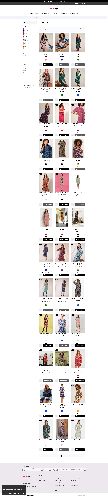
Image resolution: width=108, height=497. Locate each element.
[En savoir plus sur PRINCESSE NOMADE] (64, 469)
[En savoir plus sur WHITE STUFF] (32, 469)
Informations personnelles (75, 478)
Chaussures (46, 13)
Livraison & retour (58, 478)
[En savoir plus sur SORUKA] (75, 469)
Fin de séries (74, 13)
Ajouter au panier (47, 64)
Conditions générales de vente (60, 482)
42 (25, 68)
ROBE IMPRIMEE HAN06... (78, 404)
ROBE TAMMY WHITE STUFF (78, 123)
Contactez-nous (58, 490)
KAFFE (26, 82)
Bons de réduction (74, 485)
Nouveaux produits (42, 482)
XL (25, 60)
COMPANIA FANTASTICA (30, 80)
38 (25, 64)
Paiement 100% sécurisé (59, 485)
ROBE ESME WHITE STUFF (62, 158)
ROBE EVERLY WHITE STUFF (46, 158)
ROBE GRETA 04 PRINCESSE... (62, 192)
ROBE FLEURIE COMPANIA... (46, 439)
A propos (56, 483)
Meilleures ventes (42, 480)
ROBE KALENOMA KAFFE (78, 298)
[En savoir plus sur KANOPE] (54, 469)
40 (25, 66)
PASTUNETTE (27, 83)
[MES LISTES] (82, 3)
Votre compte (75, 476)
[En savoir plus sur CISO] (43, 469)
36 (25, 62)
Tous (25, 53)
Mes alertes (73, 487)
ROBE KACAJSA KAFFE (62, 228)
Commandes (73, 480)
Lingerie (54, 13)
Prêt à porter (34, 13)
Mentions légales (58, 480)
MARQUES (41, 483)
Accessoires (64, 13)
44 (25, 70)
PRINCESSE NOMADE (29, 85)
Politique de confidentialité (13, 493)
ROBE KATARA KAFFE (78, 158)
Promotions (41, 478)
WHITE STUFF (28, 87)
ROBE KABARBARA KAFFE (46, 404)
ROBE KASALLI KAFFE (46, 228)
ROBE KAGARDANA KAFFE (62, 439)
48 (25, 72)
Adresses (72, 483)
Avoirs (72, 482)
